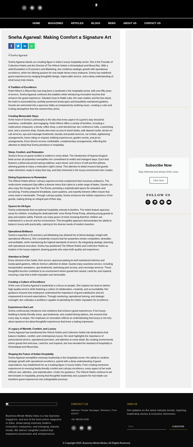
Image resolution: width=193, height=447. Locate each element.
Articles (77, 23)
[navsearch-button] (172, 7)
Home (36, 23)
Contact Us (152, 23)
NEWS (111, 23)
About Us (129, 23)
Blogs (95, 23)
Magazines (55, 23)
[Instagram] (24, 7)
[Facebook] (32, 7)
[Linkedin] (40, 7)
